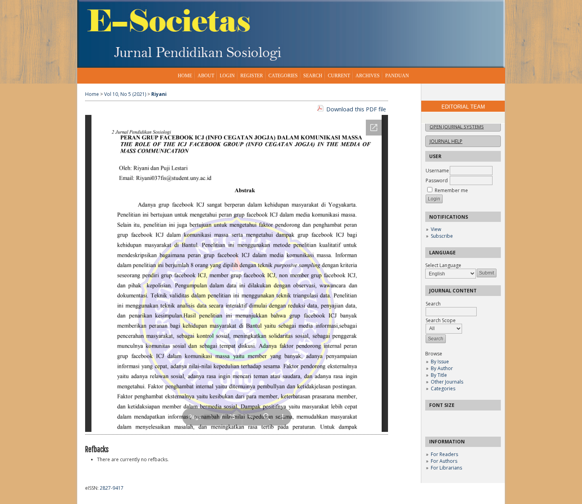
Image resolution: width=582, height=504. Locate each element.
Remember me (451, 190)
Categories (443, 388)
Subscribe (442, 236)
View (436, 229)
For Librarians (446, 467)
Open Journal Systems (457, 127)
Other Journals (447, 381)
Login (227, 75)
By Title (439, 375)
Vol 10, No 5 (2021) (125, 94)
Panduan (397, 75)
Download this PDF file (356, 109)
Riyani (159, 94)
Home (185, 75)
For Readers (444, 454)
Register (251, 75)
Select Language (443, 265)
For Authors (444, 461)
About (206, 75)
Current (339, 75)
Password (437, 180)
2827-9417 (112, 488)
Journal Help (446, 141)
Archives (368, 75)
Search (312, 75)
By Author (442, 368)
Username (437, 170)
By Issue (440, 361)
